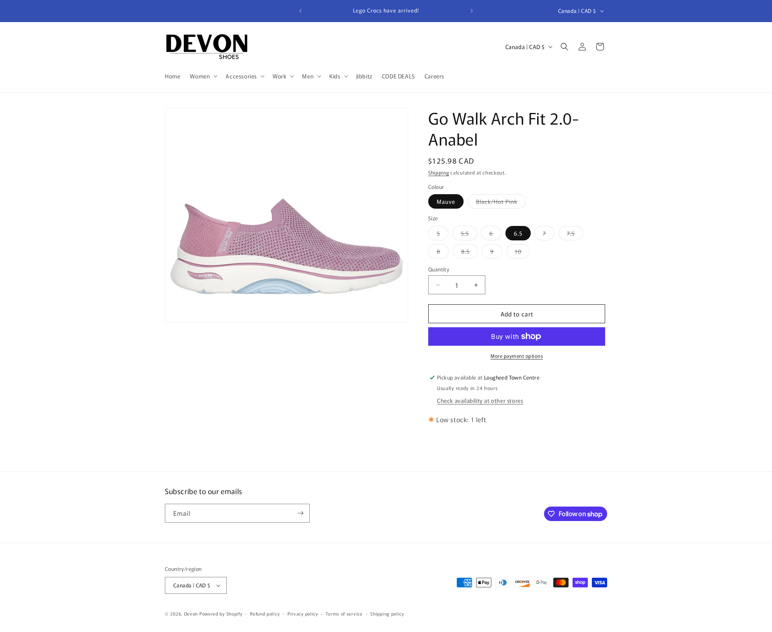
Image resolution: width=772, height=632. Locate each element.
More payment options (517, 355)
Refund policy (264, 613)
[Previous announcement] (300, 10)
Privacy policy (302, 613)
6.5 (518, 233)
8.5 (469, 253)
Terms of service (344, 613)
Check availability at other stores (480, 400)
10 (522, 253)
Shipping (438, 172)
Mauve (446, 201)
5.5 (469, 234)
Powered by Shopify (220, 613)
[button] (203, 76)
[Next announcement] (471, 10)
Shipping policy (387, 613)
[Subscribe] (300, 513)
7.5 (575, 234)
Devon (191, 613)
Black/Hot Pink (501, 203)
